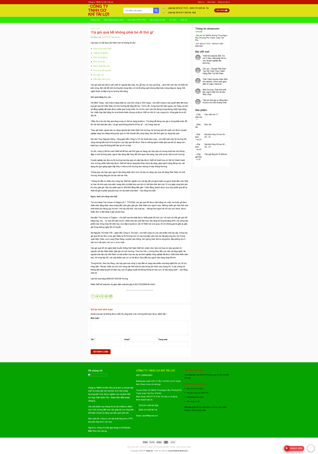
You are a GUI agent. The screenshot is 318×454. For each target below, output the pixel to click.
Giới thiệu (211, 2)
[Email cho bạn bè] (102, 296)
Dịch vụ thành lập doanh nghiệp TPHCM (157, 447)
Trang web (162, 339)
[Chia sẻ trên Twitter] (97, 296)
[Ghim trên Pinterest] (106, 296)
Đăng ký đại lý (224, 2)
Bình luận (95, 318)
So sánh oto (98, 75)
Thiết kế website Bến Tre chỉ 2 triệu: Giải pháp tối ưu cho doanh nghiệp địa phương (214, 59)
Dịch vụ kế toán (184, 447)
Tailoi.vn (201, 2)
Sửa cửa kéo (99, 61)
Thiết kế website (100, 53)
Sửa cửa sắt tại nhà (102, 70)
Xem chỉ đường (153, 384)
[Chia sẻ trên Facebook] (93, 296)
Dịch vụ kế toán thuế (102, 48)
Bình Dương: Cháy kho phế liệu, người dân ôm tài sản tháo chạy (214, 91)
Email (127, 339)
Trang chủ (95, 20)
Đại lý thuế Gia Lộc (101, 66)
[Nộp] (156, 10)
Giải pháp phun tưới (114, 20)
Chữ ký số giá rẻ (100, 57)
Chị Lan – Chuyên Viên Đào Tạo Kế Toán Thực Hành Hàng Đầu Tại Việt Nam (214, 71)
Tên (93, 339)
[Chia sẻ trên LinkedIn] (111, 296)
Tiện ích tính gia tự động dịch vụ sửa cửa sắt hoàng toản (215, 101)
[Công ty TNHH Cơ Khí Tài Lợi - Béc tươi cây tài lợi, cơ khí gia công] (104, 10)
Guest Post (95, 28)
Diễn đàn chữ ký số (101, 79)
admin (117, 37)
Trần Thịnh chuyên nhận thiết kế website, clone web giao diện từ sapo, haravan (215, 81)
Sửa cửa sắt (133, 447)
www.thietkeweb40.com (178, 451)
